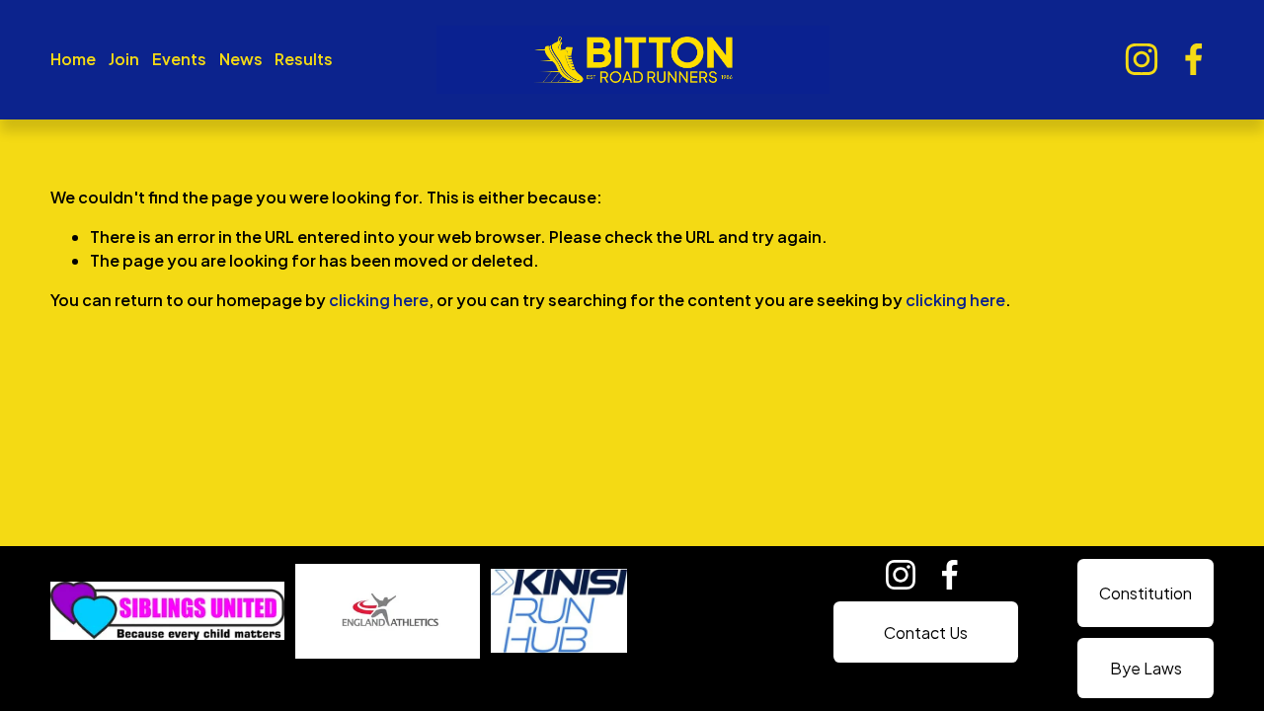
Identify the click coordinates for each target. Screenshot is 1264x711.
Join (124, 58)
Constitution (1145, 593)
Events (179, 58)
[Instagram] (1141, 59)
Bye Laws (1146, 668)
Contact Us (926, 632)
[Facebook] (1194, 59)
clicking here (379, 299)
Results (304, 58)
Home (73, 58)
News (241, 58)
